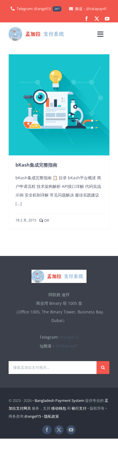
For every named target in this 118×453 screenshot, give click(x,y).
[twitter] (97, 18)
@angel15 (69, 337)
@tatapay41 (67, 345)
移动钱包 (58, 408)
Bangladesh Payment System (59, 400)
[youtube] (107, 18)
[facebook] (86, 18)
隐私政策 (51, 416)
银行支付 (79, 408)
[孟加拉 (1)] (38, 29)
